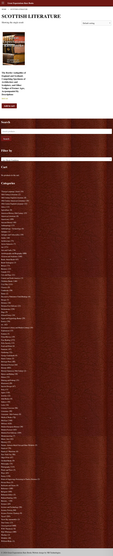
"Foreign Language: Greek (10, 191)
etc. (2, 324)
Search (6, 138)
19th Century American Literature (13, 201)
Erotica (3, 321)
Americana (5, 219)
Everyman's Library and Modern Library (15, 327)
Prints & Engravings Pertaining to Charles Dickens (19, 479)
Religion (4, 491)
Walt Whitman (6, 532)
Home (4, 9)
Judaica (3, 402)
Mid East (4, 420)
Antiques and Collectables (10, 235)
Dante (3, 293)
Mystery (4, 442)
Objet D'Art (5, 457)
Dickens (4, 303)
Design (3, 300)
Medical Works (6, 417)
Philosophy (5, 464)
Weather (4, 535)
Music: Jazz (5, 439)
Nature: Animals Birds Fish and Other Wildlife (17, 445)
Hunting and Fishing (8, 380)
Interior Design (6, 386)
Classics (4, 287)
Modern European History (10, 427)
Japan (3, 392)
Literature (4, 411)
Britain (3, 266)
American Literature (8, 216)
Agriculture (5, 210)
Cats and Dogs (6, 275)
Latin (3, 405)
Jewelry (4, 396)
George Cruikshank (7, 355)
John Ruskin (5, 399)
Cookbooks (5, 290)
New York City (6, 454)
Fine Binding (5, 340)
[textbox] (56, 160)
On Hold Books (6, 461)
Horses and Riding (7, 374)
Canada (3, 272)
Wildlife (4, 538)
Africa (3, 207)
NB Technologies (53, 552)
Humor (3, 377)
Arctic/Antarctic (7, 244)
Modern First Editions (9, 433)
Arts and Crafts (6, 250)
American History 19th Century (12, 213)
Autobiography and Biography (11, 253)
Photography (5, 467)
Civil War (4, 284)
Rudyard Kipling (7, 498)
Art (2, 247)
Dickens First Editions (9, 306)
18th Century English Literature (12, 198)
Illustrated (4, 383)
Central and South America (10, 278)
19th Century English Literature (12, 204)
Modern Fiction (6, 430)
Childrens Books (7, 281)
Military (4, 423)
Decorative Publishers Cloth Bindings (14, 296)
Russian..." (5, 501)
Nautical (4, 448)
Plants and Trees (7, 470)
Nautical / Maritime (8, 451)
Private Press (5, 482)
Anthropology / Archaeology (11, 228)
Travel (3, 516)
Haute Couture (6, 358)
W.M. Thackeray (7, 529)
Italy (2, 389)
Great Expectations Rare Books (21, 3)
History (3, 368)
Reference (4, 488)
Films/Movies (6, 337)
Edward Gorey (6, 315)
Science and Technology (9, 507)
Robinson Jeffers (7, 495)
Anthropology (6, 225)
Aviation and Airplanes (9, 256)
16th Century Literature (9, 194)
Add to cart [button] (9, 105)
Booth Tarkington (7, 262)
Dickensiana (5, 309)
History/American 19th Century (12, 371)
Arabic (3, 238)
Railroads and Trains (8, 485)
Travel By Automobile (9, 519)
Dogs (3, 312)
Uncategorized (6, 525)
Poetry (3, 476)
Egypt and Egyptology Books (11, 318)
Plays (3, 473)
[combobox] (56, 159)
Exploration (5, 330)
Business (4, 269)
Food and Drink (6, 346)
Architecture (5, 241)
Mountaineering (6, 436)
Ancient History (6, 222)
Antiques (4, 232)
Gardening (4, 352)
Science (4, 504)
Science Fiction (6, 510)
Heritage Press (6, 361)
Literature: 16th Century (9, 414)
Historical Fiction (7, 365)
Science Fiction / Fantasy (10, 513)
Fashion (4, 334)
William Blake (6, 541)
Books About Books (8, 259)
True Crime (5, 522)
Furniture (4, 349)
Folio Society (6, 343)
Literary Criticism (7, 408)
